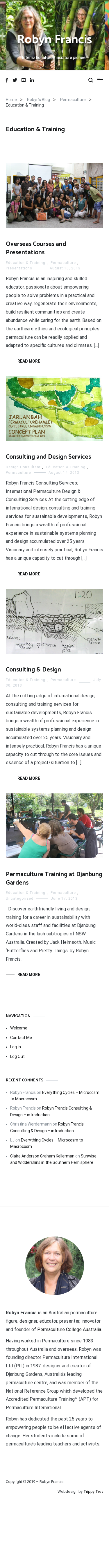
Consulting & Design (33, 670)
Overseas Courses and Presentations (36, 248)
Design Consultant (23, 467)
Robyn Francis (54, 40)
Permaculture (63, 263)
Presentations (19, 268)
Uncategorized (19, 898)
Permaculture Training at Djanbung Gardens (54, 878)
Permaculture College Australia (69, 1329)
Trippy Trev (93, 1491)
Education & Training (25, 263)
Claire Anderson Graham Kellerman (42, 1156)
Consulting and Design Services (48, 457)
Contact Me (21, 1037)
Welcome (18, 1028)
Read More (28, 361)
